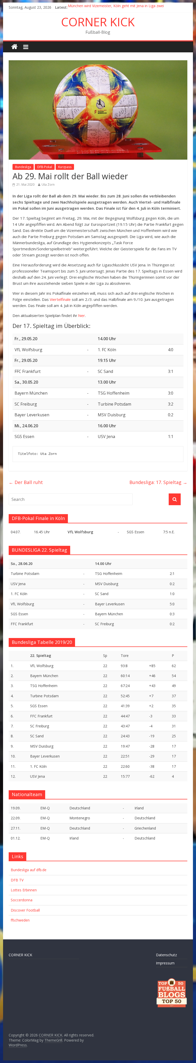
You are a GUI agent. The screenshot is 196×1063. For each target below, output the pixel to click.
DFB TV (17, 880)
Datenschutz (166, 954)
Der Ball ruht (26, 482)
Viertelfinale (60, 299)
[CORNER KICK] (14, 46)
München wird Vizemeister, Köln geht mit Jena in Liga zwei (116, 7)
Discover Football (25, 910)
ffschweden (20, 920)
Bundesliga (23, 167)
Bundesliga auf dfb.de (28, 869)
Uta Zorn (48, 184)
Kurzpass (64, 167)
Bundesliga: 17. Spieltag (158, 482)
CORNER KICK (98, 22)
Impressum (165, 963)
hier (81, 315)
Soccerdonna (21, 899)
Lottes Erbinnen (24, 890)
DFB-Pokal (44, 167)
